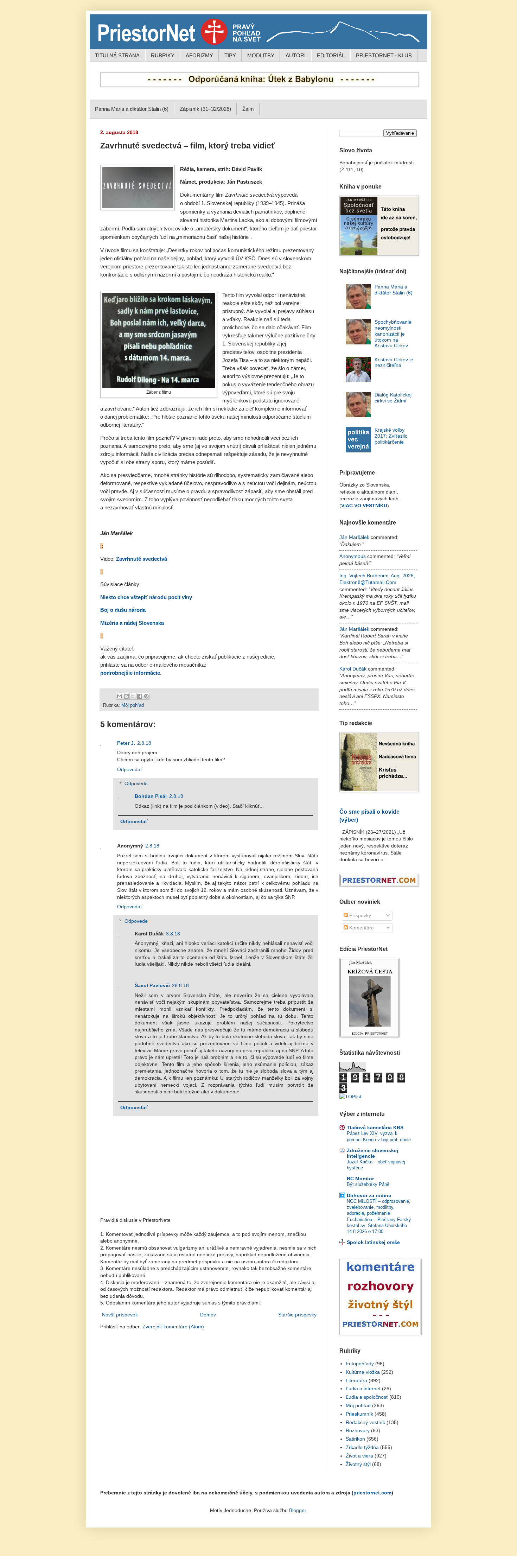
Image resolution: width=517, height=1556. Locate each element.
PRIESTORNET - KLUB (384, 55)
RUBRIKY (162, 55)
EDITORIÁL (331, 55)
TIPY (230, 55)
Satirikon (355, 1439)
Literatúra (356, 1380)
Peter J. (126, 743)
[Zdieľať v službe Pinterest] (146, 696)
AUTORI (296, 55)
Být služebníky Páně (368, 1184)
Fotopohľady (360, 1363)
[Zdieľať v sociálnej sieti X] (132, 696)
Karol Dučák (352, 669)
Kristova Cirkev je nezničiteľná (394, 362)
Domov (208, 1314)
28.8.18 (180, 985)
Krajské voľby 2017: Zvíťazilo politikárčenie (391, 436)
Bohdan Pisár (151, 796)
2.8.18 (144, 743)
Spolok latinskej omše (373, 1242)
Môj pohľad (132, 705)
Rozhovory (358, 1430)
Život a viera (359, 1456)
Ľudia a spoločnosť (367, 1397)
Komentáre (361, 928)
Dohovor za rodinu (369, 1195)
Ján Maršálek (354, 537)
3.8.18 (173, 933)
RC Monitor (360, 1178)
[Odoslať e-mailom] (119, 696)
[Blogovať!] (126, 696)
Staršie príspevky (297, 1314)
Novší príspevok (120, 1314)
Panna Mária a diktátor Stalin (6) (131, 109)
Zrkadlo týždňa (362, 1447)
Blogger (297, 1510)
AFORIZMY (199, 55)
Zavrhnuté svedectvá (141, 559)
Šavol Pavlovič (152, 985)
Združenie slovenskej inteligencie (372, 1153)
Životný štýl (358, 1464)
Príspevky (359, 915)
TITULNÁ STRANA (117, 55)
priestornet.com (372, 1492)
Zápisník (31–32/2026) (205, 109)
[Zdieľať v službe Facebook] (139, 696)
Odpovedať (129, 769)
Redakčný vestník (365, 1422)
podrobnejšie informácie (130, 673)
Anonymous (352, 556)
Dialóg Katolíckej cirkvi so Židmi (393, 398)
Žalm (248, 109)
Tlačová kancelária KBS (375, 1127)
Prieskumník (359, 1414)
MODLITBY (260, 55)
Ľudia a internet (363, 1388)
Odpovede (136, 784)
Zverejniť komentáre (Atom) (173, 1326)
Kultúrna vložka (363, 1372)
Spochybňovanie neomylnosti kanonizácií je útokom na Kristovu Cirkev (393, 333)
